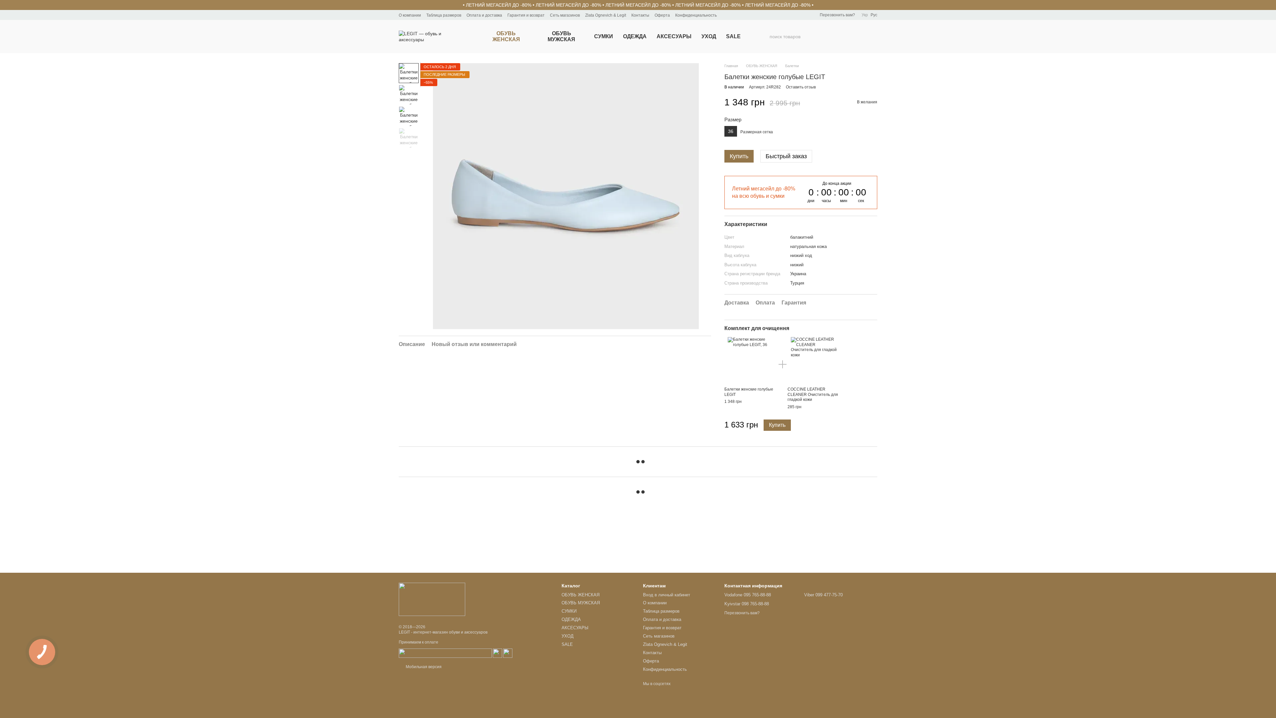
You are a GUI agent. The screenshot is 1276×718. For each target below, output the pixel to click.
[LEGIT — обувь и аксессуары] (432, 599)
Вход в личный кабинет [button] (666, 594)
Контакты (640, 15)
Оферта (662, 15)
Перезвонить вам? (837, 15)
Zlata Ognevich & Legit (605, 15)
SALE (733, 36)
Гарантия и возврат (526, 15)
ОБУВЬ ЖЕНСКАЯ (506, 36)
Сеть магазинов (565, 15)
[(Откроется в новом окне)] (445, 653)
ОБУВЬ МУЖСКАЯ (561, 36)
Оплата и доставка (484, 15)
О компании (410, 15)
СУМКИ (603, 36)
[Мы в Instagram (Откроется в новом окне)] (734, 15)
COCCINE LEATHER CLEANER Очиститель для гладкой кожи (813, 394)
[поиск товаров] (764, 36)
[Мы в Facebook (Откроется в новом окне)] (726, 15)
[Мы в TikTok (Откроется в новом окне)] (742, 15)
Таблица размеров (443, 15)
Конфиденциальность (696, 15)
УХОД (708, 36)
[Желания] (837, 36)
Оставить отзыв (801, 87)
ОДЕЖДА (635, 36)
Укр (865, 15)
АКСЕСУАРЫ (674, 36)
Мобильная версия (423, 666)
